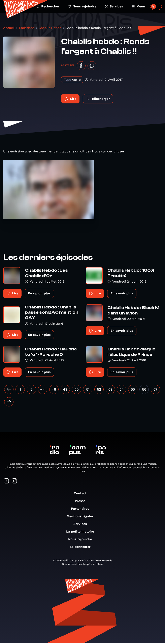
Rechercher (50, 6)
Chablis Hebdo (50, 28)
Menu (140, 6)
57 (155, 389)
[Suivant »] (8, 401)
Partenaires (80, 508)
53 (110, 389)
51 (88, 389)
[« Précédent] (8, 389)
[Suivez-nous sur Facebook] (6, 481)
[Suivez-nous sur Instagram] (14, 481)
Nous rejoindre (84, 6)
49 (65, 389)
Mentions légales (80, 516)
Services (116, 6)
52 (99, 389)
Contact (80, 493)
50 (76, 389)
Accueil (9, 28)
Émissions (26, 28)
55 (133, 389)
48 (54, 389)
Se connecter (80, 547)
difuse (99, 564)
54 (122, 389)
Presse (80, 501)
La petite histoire (80, 531)
